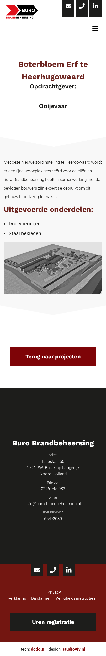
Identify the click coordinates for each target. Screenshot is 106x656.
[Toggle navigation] (95, 28)
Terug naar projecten (53, 356)
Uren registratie (53, 622)
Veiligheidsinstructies (75, 598)
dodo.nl (38, 649)
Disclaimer (41, 598)
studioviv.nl (74, 649)
